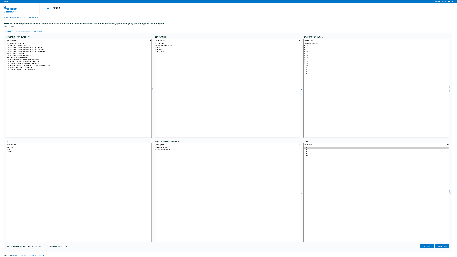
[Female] (79, 152)
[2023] (376, 72)
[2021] (376, 68)
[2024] (376, 74)
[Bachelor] (227, 47)
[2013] (376, 51)
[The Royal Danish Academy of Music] (79, 55)
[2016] (376, 58)
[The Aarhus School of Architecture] (79, 45)
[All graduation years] (376, 43)
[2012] (376, 49)
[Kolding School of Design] (79, 53)
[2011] (376, 47)
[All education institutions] (79, 43)
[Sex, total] (79, 148)
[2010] (376, 45)
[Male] (79, 150)
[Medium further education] (227, 45)
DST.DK (6, 1)
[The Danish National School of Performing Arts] (79, 64)
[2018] (376, 62)
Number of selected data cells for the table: (24, 246)
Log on (437, 2)
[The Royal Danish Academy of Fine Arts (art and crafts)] (79, 49)
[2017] (376, 60)
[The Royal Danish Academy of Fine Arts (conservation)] (79, 51)
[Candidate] (227, 49)
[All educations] (227, 43)
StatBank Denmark (11, 17)
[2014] (376, 53)
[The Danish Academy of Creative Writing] (79, 70)
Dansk (444, 2)
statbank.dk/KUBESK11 (37, 255)
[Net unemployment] (227, 148)
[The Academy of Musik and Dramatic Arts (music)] (79, 62)
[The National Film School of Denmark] (79, 68)
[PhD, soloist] (227, 51)
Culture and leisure (30, 17)
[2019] (376, 64)
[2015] (376, 55)
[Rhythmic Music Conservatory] (79, 58)
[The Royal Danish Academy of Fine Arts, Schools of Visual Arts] (79, 66)
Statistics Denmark (19, 255)
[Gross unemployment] (227, 150)
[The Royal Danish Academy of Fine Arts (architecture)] (79, 47)
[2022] (376, 70)
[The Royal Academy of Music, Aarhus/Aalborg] (79, 60)
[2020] (376, 66)
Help (449, 2)
